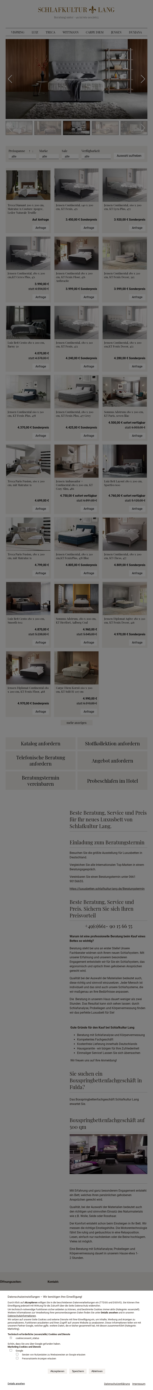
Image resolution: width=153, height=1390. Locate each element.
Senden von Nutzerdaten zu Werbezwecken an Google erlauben (53, 1354)
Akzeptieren (57, 1371)
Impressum (138, 1383)
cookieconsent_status (27, 1338)
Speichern (78, 1371)
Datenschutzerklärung (117, 1383)
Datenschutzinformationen (22, 1315)
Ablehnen (97, 1371)
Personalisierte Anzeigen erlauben (39, 1358)
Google (19, 1350)
